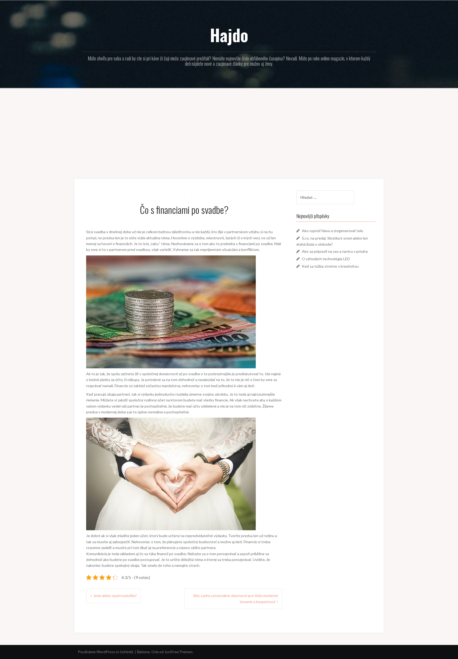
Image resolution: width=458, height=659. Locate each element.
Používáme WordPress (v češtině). (106, 651)
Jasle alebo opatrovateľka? (115, 595)
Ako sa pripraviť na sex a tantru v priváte (335, 251)
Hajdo (229, 35)
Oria (154, 651)
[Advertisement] (229, 129)
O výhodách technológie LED (326, 258)
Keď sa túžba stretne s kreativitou (330, 266)
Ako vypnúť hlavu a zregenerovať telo (332, 230)
